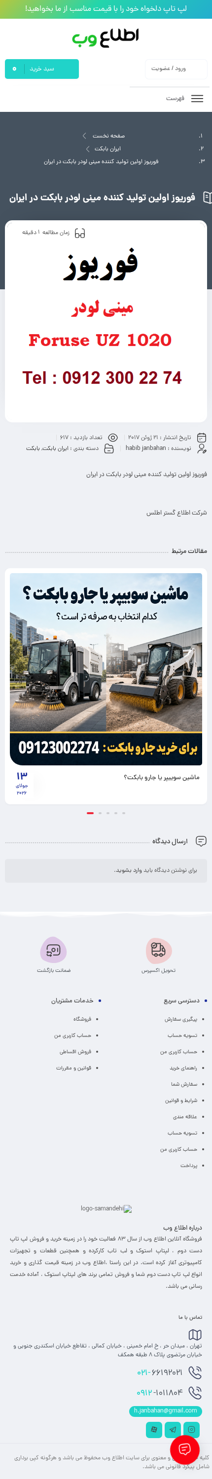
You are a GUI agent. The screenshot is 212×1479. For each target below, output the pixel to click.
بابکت (33, 449)
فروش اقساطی (75, 1052)
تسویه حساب (182, 1036)
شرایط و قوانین (181, 1101)
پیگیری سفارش (181, 1020)
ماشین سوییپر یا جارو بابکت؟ (162, 778)
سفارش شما (184, 1085)
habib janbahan (146, 449)
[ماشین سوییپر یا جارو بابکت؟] (106, 669)
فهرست (176, 98)
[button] (123, 813)
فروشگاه (82, 1020)
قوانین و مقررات (73, 1068)
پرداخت (188, 1166)
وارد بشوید (129, 870)
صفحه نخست (109, 136)
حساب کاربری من (178, 1052)
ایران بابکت (108, 149)
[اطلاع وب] (106, 38)
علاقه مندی (185, 1117)
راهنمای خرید (183, 1068)
